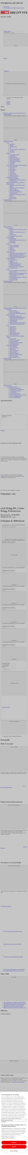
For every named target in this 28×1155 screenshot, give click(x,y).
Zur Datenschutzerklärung (7, 1120)
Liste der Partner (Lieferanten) (7, 1137)
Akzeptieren (14, 1142)
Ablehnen (14, 1146)
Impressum (3, 1121)
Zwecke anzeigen (14, 1151)
